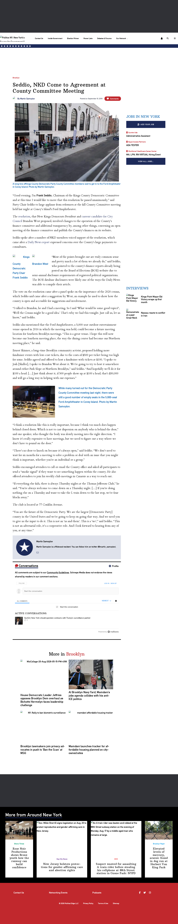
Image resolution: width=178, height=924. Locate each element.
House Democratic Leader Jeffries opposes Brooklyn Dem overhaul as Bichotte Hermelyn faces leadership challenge (41, 700)
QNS (116, 859)
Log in (106, 583)
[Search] (168, 38)
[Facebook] (140, 893)
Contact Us (39, 38)
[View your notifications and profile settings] (161, 38)
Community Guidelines (58, 572)
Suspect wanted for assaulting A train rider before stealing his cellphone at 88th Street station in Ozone (116, 868)
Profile (115, 566)
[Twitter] (144, 893)
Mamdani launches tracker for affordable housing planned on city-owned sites (89, 750)
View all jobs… (146, 161)
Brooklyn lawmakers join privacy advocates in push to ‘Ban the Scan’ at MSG (42, 750)
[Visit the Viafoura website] (113, 632)
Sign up (113, 583)
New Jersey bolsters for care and (62, 867)
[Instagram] (150, 893)
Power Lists (88, 38)
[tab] (22, 601)
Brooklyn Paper (159, 844)
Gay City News (62, 859)
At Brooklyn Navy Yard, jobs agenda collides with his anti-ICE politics (89, 696)
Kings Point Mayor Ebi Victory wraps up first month (151, 299)
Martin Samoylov (27, 98)
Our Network (121, 38)
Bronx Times (19, 844)
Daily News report (39, 242)
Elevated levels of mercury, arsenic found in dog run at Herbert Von (159, 858)
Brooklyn (16, 78)
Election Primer (73, 38)
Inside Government (55, 38)
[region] (67, 606)
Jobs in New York (143, 117)
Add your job (147, 124)
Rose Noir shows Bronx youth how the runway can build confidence (19, 858)
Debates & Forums (104, 38)
